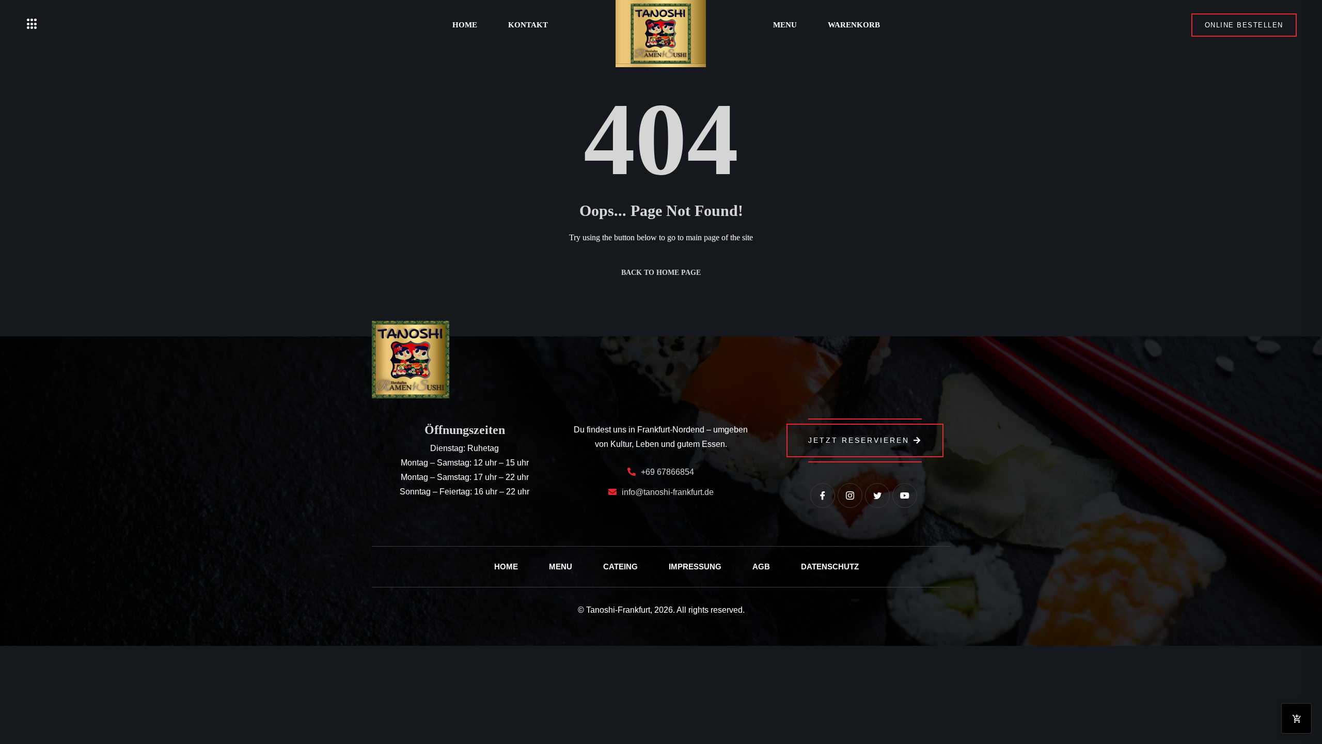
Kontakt (528, 25)
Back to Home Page (661, 272)
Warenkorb (854, 25)
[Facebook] (822, 495)
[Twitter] (877, 495)
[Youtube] (904, 495)
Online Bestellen (1244, 25)
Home (464, 25)
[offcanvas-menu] (32, 25)
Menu (785, 25)
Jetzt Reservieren (858, 440)
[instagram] (850, 495)
